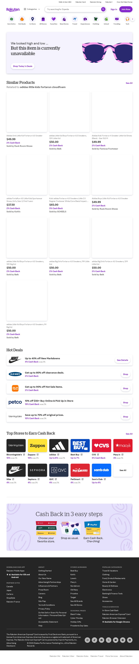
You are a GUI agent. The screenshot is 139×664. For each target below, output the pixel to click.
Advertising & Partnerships (49, 582)
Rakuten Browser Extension (114, 618)
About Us (42, 574)
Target (73, 597)
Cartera (10, 594)
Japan (9, 590)
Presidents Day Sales (79, 625)
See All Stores (76, 605)
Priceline (74, 593)
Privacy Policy (44, 609)
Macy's (73, 582)
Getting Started (44, 570)
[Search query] (103, 9)
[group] (27, 119)
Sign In (114, 9)
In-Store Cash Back (110, 610)
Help (40, 625)
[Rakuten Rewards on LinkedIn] (129, 640)
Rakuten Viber (68, 656)
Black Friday (75, 614)
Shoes (105, 597)
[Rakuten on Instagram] (87, 640)
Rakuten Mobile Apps (15, 570)
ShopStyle (11, 598)
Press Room (43, 590)
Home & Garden (109, 582)
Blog (40, 597)
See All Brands (76, 601)
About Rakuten (126, 656)
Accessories (107, 601)
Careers (41, 593)
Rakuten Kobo (82, 656)
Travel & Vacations (110, 570)
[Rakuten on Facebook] (101, 640)
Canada (10, 586)
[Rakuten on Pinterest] (122, 640)
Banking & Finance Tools (112, 593)
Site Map (42, 601)
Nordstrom (75, 586)
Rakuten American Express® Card (116, 614)
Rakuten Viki (55, 656)
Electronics (107, 590)
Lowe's (73, 578)
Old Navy (74, 590)
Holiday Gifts (75, 622)
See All (129, 83)
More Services (111, 656)
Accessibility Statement (48, 622)
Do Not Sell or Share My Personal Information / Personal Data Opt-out (52, 615)
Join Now (125, 9)
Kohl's (72, 574)
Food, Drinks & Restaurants (113, 578)
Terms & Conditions (46, 605)
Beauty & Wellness (110, 586)
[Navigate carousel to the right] (132, 19)
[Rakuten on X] (108, 640)
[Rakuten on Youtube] (115, 640)
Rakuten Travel (97, 656)
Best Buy (74, 570)
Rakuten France (13, 601)
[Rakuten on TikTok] (94, 640)
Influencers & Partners (48, 586)
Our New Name (44, 578)
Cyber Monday (76, 618)
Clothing (105, 574)
